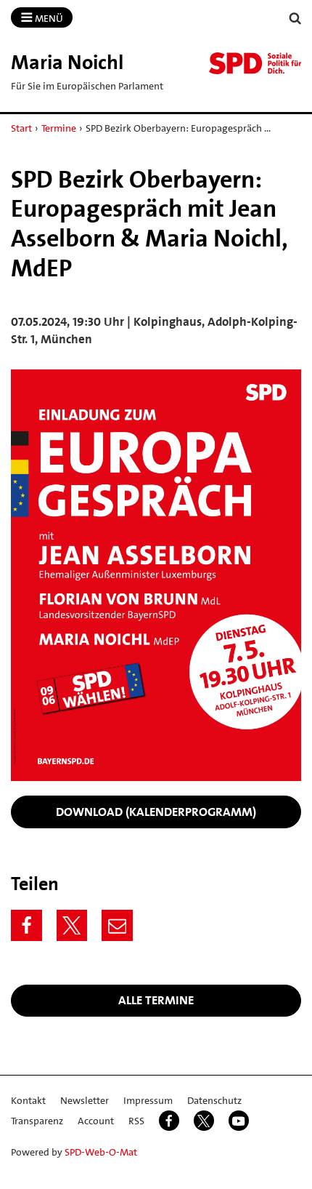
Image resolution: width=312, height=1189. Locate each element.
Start (21, 128)
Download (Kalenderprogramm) (156, 812)
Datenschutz (214, 1100)
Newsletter (84, 1100)
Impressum (148, 1100)
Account (96, 1120)
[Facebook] (26, 925)
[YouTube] (239, 1120)
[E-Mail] (117, 925)
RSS (136, 1120)
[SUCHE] (295, 18)
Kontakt (28, 1100)
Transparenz (37, 1120)
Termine (58, 128)
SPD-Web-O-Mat (101, 1151)
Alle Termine (156, 1000)
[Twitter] (72, 925)
